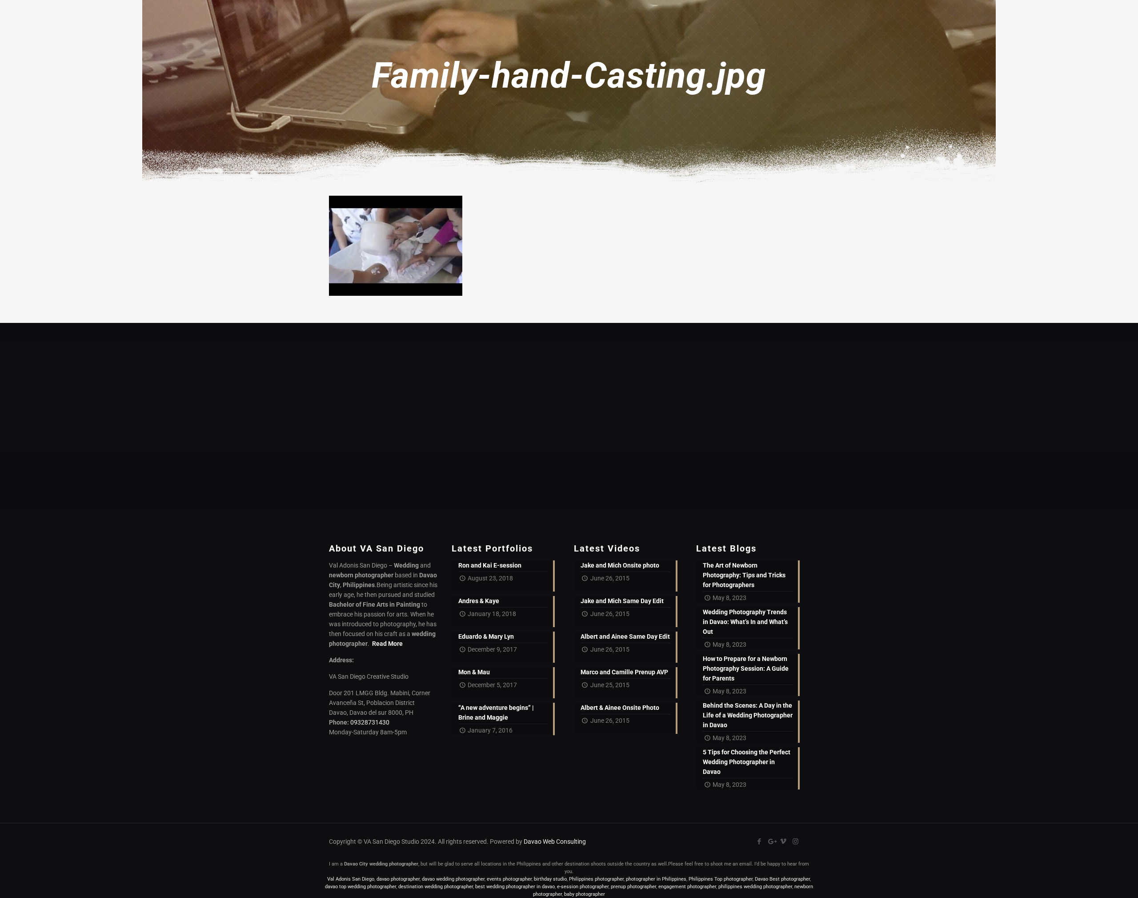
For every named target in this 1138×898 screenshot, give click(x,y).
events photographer (509, 879)
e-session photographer (583, 887)
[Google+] (771, 842)
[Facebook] (759, 842)
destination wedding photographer (435, 887)
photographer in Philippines (656, 879)
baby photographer (584, 894)
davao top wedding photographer (360, 887)
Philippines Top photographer (721, 879)
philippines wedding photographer (755, 887)
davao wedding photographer (453, 879)
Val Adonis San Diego (350, 879)
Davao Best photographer (782, 879)
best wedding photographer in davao (515, 887)
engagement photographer (687, 887)
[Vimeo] (783, 842)
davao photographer (398, 879)
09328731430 (369, 722)
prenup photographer (633, 887)
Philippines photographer (596, 879)
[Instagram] (795, 842)
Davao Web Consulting (555, 841)
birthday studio (550, 879)
